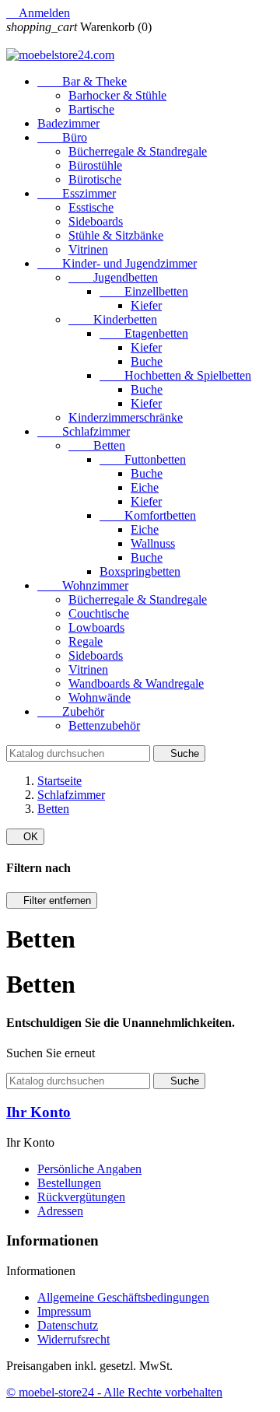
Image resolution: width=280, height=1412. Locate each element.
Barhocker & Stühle (117, 95)
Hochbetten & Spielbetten (175, 375)
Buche (147, 361)
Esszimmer (76, 193)
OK (25, 837)
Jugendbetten (113, 277)
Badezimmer (68, 123)
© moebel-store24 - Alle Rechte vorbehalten (114, 1392)
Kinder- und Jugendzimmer (117, 263)
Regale (85, 641)
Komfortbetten (148, 515)
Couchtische (98, 613)
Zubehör (70, 711)
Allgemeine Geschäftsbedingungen (123, 1297)
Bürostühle (95, 165)
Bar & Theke (82, 81)
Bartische (91, 109)
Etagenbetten (144, 333)
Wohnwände (99, 697)
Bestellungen (69, 1183)
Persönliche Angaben (89, 1168)
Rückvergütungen (81, 1197)
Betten (96, 445)
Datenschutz (67, 1325)
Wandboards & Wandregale (136, 683)
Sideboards (95, 221)
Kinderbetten (112, 319)
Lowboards (96, 627)
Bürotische (94, 179)
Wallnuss (153, 543)
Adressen (60, 1211)
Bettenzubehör (104, 725)
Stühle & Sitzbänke (115, 235)
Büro (62, 137)
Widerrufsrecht (73, 1339)
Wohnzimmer (82, 585)
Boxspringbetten (140, 571)
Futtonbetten (143, 459)
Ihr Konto (38, 1112)
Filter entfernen (51, 900)
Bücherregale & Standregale (137, 151)
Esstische (91, 207)
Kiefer (146, 305)
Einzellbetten (144, 291)
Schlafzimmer (83, 431)
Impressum (64, 1311)
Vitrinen (88, 249)
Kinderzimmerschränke (125, 417)
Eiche (145, 487)
